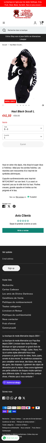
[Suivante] (42, 105)
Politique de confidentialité (16, 315)
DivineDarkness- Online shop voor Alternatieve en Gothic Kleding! (20, 435)
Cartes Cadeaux (10, 289)
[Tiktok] (15, 398)
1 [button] (17, 105)
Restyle (4, 122)
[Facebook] (3, 398)
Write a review (22, 230)
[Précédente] (3, 105)
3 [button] (23, 105)
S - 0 (6, 129)
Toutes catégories (11, 306)
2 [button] (20, 105)
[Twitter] (23, 398)
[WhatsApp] (11, 398)
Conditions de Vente (13, 298)
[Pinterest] (19, 398)
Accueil (4, 45)
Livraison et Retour (12, 310)
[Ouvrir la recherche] (4, 30)
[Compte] (35, 22)
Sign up (11, 268)
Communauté (9, 327)
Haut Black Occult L (16, 45)
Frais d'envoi (9, 323)
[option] (23, 75)
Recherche (7, 285)
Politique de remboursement (17, 302)
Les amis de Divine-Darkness (17, 293)
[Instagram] (7, 398)
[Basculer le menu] (3, 22)
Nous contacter (10, 319)
